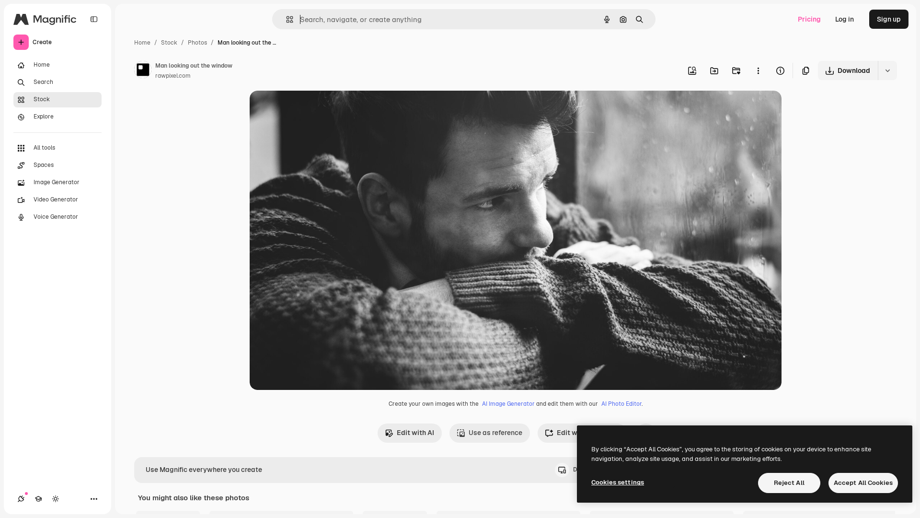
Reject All (789, 483)
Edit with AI (415, 432)
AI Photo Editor (621, 404)
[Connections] (21, 498)
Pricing (809, 19)
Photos (197, 43)
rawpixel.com (173, 76)
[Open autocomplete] (286, 19)
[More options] (758, 70)
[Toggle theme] (55, 498)
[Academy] (38, 498)
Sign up (889, 19)
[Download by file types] (887, 70)
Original (311, 109)
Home (142, 43)
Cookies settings (617, 482)
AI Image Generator (508, 404)
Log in (844, 19)
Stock (169, 43)
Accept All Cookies (863, 483)
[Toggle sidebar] (94, 19)
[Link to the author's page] (142, 71)
